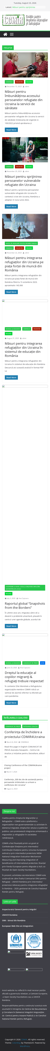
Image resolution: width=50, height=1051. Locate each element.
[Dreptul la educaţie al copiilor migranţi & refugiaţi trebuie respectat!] (25, 646)
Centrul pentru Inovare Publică (19, 1015)
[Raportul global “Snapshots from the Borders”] (25, 483)
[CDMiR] (5, 34)
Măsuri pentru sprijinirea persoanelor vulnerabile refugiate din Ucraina (23, 180)
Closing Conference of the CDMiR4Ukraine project (23, 766)
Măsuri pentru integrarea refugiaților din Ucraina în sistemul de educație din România (24, 349)
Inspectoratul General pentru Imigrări (19, 909)
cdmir (27, 86)
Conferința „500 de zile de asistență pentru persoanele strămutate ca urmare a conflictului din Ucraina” (23, 782)
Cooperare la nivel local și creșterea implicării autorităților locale (23, 588)
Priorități (19, 82)
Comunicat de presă (30, 663)
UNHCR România (9, 915)
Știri (42, 663)
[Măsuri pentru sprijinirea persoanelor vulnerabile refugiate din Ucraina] (25, 149)
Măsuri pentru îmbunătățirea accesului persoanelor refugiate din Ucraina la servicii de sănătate (24, 99)
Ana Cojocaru (24, 598)
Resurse (29, 82)
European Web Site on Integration (17, 926)
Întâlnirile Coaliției (30, 726)
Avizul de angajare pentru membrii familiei (21, 243)
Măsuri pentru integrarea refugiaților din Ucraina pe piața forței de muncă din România (24, 264)
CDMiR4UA (9, 82)
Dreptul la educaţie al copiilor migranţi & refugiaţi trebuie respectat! (24, 676)
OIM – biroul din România (13, 920)
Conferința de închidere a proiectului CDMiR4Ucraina (25, 734)
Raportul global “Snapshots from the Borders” (25, 605)
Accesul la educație (13, 329)
